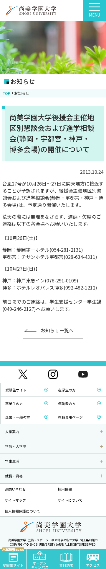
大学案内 (12, 431)
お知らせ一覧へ (57, 330)
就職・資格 (14, 475)
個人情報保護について (22, 510)
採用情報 (65, 489)
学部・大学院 (15, 446)
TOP (6, 93)
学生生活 (12, 461)
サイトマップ (15, 500)
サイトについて (70, 500)
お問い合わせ (15, 489)
